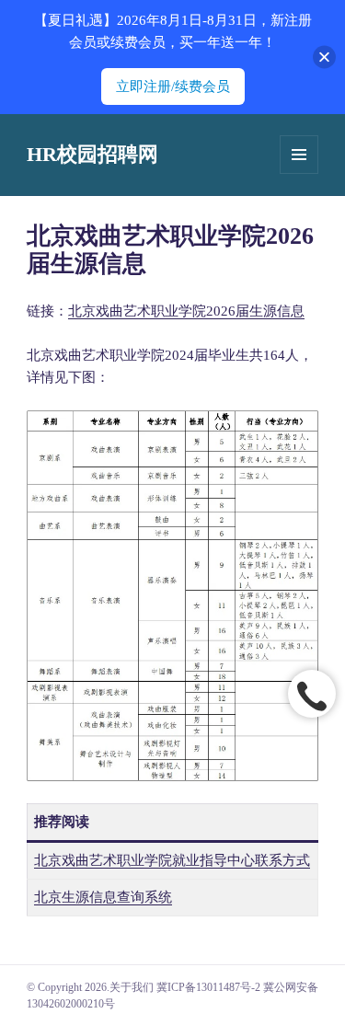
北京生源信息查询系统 (103, 897)
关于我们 (131, 987)
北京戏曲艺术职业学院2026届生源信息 (186, 311)
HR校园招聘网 (92, 154)
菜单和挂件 (299, 154)
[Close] (324, 57)
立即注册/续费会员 (173, 86)
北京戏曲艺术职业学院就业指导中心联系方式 (172, 860)
